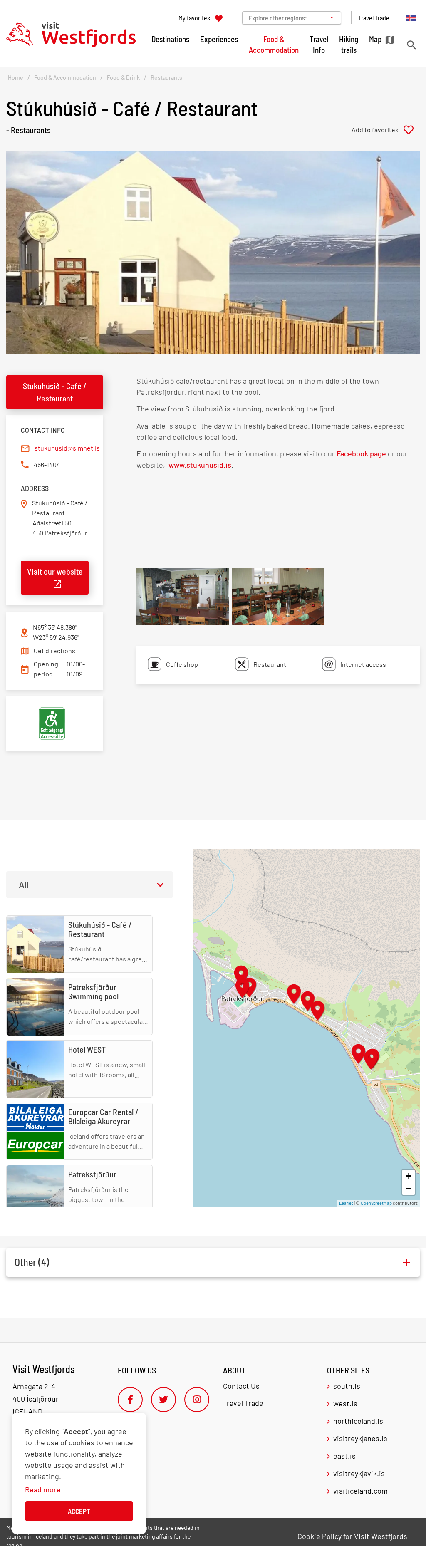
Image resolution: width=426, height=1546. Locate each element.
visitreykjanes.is (360, 1438)
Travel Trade (243, 1402)
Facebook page (361, 453)
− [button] (408, 1188)
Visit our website (55, 571)
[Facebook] (130, 1399)
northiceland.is (358, 1420)
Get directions (54, 650)
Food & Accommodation (65, 77)
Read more (43, 1489)
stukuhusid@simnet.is (67, 448)
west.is (345, 1403)
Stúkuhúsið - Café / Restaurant (55, 392)
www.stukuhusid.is (199, 464)
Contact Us (241, 1385)
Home (15, 77)
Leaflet (346, 1203)
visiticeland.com (360, 1490)
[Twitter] (163, 1399)
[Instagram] (196, 1399)
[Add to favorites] (386, 130)
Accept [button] (79, 1511)
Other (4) (32, 1262)
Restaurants (166, 77)
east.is (344, 1455)
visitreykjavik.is (359, 1473)
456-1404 (47, 464)
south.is (346, 1385)
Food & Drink (123, 77)
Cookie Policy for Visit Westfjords (352, 1536)
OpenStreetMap (376, 1203)
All (24, 884)
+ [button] (408, 1176)
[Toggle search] (411, 44)
